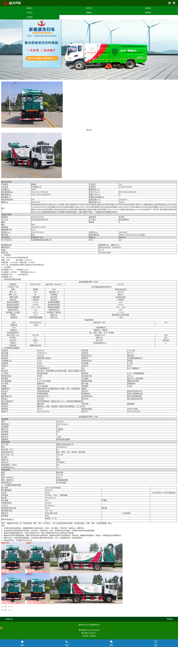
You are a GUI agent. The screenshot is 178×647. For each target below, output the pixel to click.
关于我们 (89, 8)
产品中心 (29, 13)
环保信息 (29, 17)
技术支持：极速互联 (89, 636)
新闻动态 (148, 8)
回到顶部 (170, 619)
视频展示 (89, 13)
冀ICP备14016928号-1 (89, 633)
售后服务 (148, 13)
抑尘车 (10, 606)
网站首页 (29, 8)
